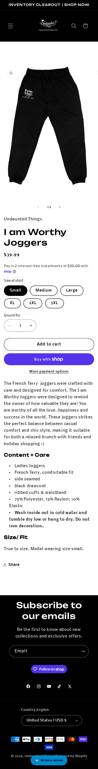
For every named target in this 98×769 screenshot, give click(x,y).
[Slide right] (60, 207)
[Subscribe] (83, 651)
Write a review (52, 760)
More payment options (49, 371)
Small (15, 290)
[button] (10, 26)
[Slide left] (38, 207)
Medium (44, 290)
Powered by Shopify (71, 756)
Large (72, 290)
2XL (32, 303)
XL (12, 303)
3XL (54, 303)
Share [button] (13, 565)
